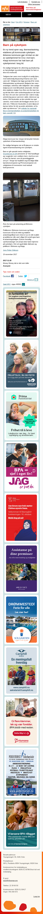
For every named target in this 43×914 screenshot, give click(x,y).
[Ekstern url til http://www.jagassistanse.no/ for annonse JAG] (21, 466)
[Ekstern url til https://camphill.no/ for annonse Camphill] (21, 670)
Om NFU (19, 22)
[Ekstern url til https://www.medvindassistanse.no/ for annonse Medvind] (21, 568)
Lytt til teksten (23, 2)
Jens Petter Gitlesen (10, 250)
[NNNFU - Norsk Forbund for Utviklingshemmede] (21, 8)
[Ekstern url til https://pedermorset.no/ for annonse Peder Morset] (21, 772)
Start (13, 22)
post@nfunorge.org (10, 881)
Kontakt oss (36, 2)
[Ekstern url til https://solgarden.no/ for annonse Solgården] (21, 619)
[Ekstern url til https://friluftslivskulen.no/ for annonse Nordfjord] (21, 364)
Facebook (6, 276)
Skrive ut (30, 280)
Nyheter (26, 22)
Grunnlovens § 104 (10, 154)
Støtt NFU (7, 284)
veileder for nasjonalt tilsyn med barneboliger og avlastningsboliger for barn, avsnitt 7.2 (21, 110)
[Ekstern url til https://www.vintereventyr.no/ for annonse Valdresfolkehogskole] (21, 313)
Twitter (20, 276)
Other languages (34, 4)
